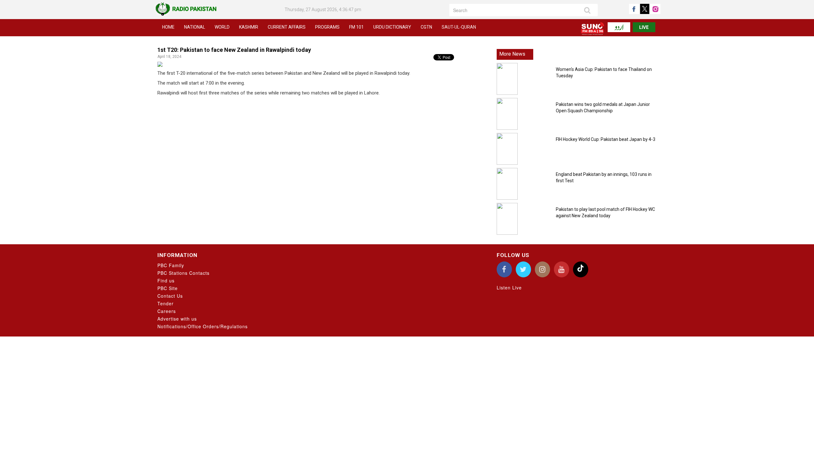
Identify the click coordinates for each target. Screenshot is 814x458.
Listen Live (509, 287)
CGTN (426, 27)
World (222, 27)
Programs (327, 27)
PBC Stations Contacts (183, 273)
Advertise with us (177, 319)
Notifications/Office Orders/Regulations (202, 326)
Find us (166, 280)
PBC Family (170, 265)
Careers (166, 311)
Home (168, 27)
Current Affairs (287, 27)
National (194, 27)
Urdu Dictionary (392, 27)
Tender (165, 303)
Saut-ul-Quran (459, 27)
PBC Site (167, 288)
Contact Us (170, 296)
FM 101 (356, 27)
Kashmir (248, 27)
